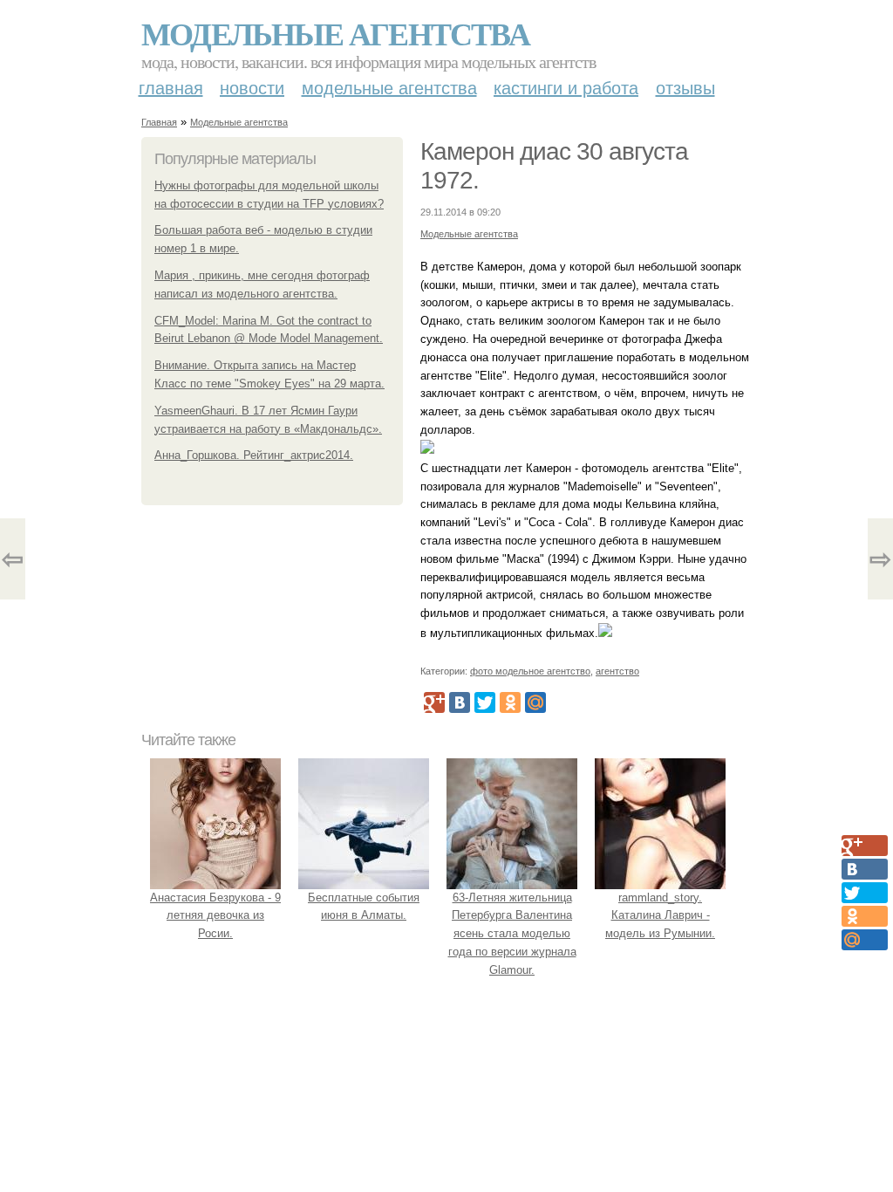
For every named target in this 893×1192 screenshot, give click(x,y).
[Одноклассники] (510, 702)
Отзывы (685, 88)
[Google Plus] (434, 702)
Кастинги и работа (566, 88)
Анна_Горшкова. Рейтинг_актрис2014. (253, 455)
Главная (171, 88)
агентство (617, 671)
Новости (252, 88)
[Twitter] (484, 702)
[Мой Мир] (535, 702)
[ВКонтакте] (459, 702)
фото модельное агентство (530, 671)
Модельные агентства (335, 33)
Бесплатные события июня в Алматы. (363, 906)
